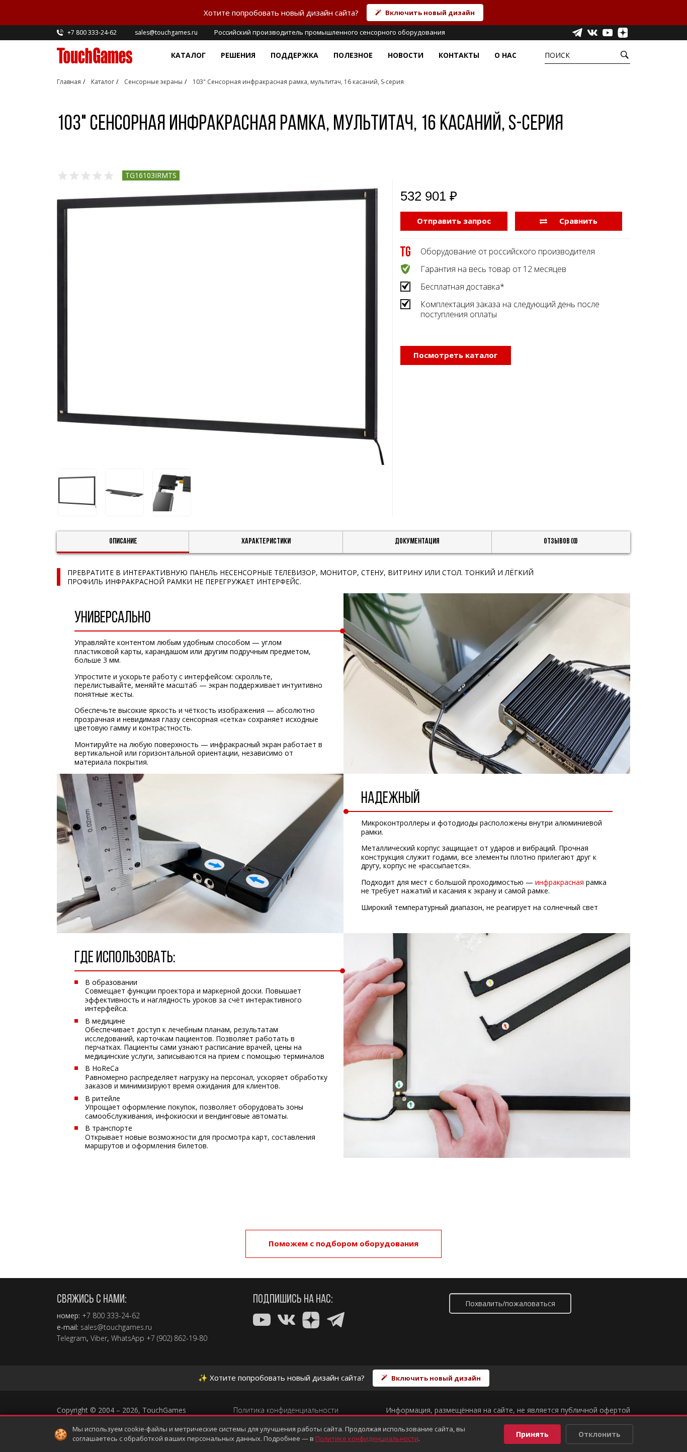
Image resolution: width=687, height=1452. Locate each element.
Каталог (188, 55)
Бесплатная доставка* (462, 286)
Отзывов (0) (561, 541)
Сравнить (577, 221)
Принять (532, 1434)
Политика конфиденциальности (285, 1410)
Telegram (72, 1338)
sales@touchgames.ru (116, 1327)
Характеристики (266, 541)
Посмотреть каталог (455, 355)
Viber (99, 1338)
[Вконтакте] (592, 32)
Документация (417, 541)
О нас (505, 55)
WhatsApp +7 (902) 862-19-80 (159, 1338)
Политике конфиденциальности (366, 1438)
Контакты (459, 55)
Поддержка (294, 55)
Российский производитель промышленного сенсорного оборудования (329, 32)
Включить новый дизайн (430, 12)
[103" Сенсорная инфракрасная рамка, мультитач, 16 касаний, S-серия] (221, 326)
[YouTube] (607, 32)
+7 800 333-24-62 (111, 1315)
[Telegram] (577, 32)
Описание (123, 541)
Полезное (353, 55)
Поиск (557, 55)
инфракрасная (559, 882)
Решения (238, 55)
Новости (405, 55)
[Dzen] (622, 32)
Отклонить (599, 1434)
